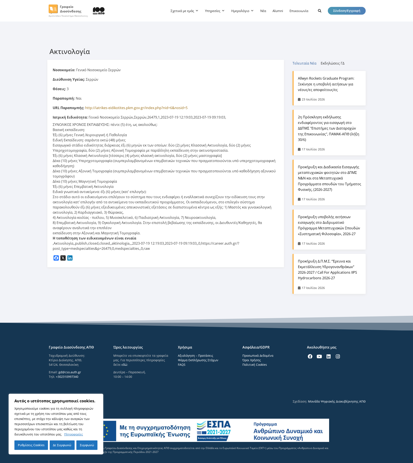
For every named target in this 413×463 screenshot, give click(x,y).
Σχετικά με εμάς (182, 11)
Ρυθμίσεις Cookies (31, 445)
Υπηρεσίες (212, 11)
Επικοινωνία (299, 11)
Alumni (278, 11)
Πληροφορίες (73, 434)
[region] (56, 424)
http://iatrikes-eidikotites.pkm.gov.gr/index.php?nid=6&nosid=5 (136, 107)
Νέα (263, 11)
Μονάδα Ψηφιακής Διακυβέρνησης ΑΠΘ (337, 401)
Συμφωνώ (87, 445)
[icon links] (319, 10)
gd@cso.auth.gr (70, 372)
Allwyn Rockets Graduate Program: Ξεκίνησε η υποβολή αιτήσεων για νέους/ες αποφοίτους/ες (326, 84)
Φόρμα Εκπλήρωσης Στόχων (198, 360)
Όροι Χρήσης (251, 360)
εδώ (124, 365)
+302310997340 (67, 377)
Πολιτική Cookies (254, 365)
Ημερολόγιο (240, 11)
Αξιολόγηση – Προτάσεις (195, 355)
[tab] (307, 63)
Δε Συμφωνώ (62, 445)
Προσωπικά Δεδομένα (257, 355)
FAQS (181, 365)
